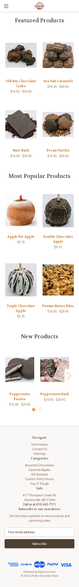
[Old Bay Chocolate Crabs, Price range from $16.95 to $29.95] (21, 55)
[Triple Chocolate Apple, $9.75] (21, 279)
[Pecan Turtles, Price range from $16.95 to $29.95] (58, 124)
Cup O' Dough (39, 483)
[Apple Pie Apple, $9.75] (21, 210)
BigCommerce (47, 571)
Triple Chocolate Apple (21, 308)
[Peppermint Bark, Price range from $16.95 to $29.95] (54, 370)
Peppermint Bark (54, 394)
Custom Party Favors (39, 479)
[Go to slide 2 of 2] (40, 409)
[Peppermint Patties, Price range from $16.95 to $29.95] (19, 370)
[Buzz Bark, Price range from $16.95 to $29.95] (21, 124)
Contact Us (39, 449)
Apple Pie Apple (20, 236)
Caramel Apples (40, 470)
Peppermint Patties (19, 396)
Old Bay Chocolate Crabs (21, 83)
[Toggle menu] (6, 6)
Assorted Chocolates (39, 465)
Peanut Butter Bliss (58, 306)
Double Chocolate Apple (58, 239)
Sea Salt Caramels (58, 81)
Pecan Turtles (58, 150)
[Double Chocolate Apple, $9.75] (58, 210)
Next (69, 375)
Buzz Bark (21, 150)
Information (39, 444)
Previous (5, 375)
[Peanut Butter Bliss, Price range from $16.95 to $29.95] (58, 279)
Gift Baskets (39, 474)
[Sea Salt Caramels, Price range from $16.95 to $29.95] (58, 55)
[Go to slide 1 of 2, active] (33, 409)
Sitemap (39, 453)
